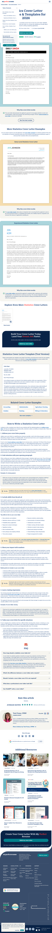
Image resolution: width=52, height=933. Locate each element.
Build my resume (9, 45)
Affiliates (36, 879)
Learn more (17, 930)
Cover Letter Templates (13, 872)
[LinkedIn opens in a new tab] (30, 929)
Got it (22, 930)
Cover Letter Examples (13, 4)
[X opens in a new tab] (27, 929)
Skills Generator (28, 873)
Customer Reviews (38, 883)
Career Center (28, 868)
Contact (36, 877)
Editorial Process (37, 874)
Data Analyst (7, 325)
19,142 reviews (4, 907)
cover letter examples (30, 132)
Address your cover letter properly (11, 29)
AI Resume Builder (4, 4)
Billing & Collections (41, 411)
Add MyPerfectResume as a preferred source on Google (12, 890)
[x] (26, 736)
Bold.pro (27, 875)
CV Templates (22, 868)
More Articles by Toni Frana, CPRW (23, 727)
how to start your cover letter (44, 459)
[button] (10, 321)
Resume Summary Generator (29, 871)
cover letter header (11, 212)
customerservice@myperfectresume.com (38, 908)
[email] (33, 736)
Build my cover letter (26, 33)
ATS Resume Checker (5, 872)
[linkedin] (22, 736)
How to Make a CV (22, 873)
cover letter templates (31, 359)
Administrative (23, 407)
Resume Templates (5, 875)
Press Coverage (37, 881)
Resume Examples (7, 877)
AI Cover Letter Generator (14, 869)
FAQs (35, 872)
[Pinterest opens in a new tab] (33, 929)
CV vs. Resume (21, 876)
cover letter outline (10, 293)
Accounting (6, 407)
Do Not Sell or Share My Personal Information (41, 886)
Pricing (35, 870)
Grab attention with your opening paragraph (11, 32)
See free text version (26, 120)
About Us (36, 868)
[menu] (49, 1)
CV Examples (22, 870)
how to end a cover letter (14, 594)
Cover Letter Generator (37, 490)
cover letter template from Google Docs (29, 539)
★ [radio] (23, 705)
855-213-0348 (34, 905)
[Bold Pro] (48, 713)
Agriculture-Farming (41, 407)
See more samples (25, 415)
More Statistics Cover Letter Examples (8, 12)
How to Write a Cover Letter (14, 878)
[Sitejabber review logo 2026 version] (15, 907)
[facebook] (19, 736)
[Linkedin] (45, 713)
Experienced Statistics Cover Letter (11, 18)
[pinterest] (29, 736)
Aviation (5, 411)
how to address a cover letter (15, 442)
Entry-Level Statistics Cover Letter (11, 15)
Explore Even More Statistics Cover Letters (10, 21)
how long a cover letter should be (18, 663)
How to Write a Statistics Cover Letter (9, 27)
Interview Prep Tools (29, 878)
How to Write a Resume (6, 880)
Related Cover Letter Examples (9, 24)
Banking (21, 411)
